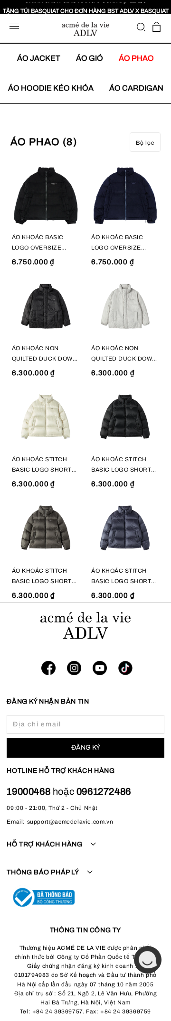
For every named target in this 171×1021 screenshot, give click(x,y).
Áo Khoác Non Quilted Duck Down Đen (44, 354)
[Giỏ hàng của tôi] (157, 27)
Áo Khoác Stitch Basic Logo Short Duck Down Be (42, 465)
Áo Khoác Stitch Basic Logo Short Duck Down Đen (121, 465)
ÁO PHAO (136, 58)
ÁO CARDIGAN (136, 88)
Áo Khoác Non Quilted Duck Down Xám (124, 354)
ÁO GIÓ (89, 58)
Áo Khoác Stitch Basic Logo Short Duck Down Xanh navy (121, 576)
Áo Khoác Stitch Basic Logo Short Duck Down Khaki (42, 576)
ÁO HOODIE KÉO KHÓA (51, 88)
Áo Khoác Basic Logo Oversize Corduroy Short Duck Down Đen (41, 243)
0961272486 (103, 791)
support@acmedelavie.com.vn (70, 821)
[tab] (85, 850)
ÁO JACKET (38, 58)
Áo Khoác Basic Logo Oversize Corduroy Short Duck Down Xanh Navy (120, 243)
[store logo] (85, 29)
